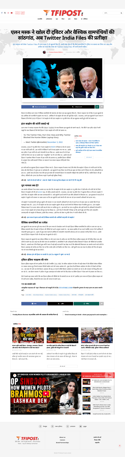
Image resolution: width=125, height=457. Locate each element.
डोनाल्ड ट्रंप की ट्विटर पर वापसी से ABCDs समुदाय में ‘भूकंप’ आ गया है (48, 254)
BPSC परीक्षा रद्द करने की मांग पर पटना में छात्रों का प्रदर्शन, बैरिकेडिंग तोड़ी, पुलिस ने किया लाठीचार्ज (95, 347)
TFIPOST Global (20, 14)
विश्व (63, 19)
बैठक (75, 19)
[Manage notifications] (119, 445)
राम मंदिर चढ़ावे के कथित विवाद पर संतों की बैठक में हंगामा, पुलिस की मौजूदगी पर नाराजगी (61, 347)
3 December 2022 (70, 52)
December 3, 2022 (55, 142)
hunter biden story (51, 295)
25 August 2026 (17, 350)
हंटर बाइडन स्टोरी (89, 295)
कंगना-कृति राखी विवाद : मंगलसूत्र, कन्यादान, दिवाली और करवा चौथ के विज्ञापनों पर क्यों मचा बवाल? (27, 347)
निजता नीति (97, 440)
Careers (62, 440)
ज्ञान (69, 19)
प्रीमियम (85, 19)
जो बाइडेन (81, 295)
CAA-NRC (28, 295)
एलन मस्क (74, 295)
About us (62, 437)
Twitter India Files (64, 295)
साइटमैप (97, 442)
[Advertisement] (62, 4)
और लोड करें (89, 157)
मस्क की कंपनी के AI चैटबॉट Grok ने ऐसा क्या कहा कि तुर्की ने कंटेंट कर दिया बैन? (89, 146)
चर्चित (78, 52)
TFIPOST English (20, 12)
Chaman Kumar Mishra (56, 52)
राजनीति (40, 19)
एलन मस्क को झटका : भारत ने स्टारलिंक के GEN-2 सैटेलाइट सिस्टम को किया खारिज (88, 142)
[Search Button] (122, 13)
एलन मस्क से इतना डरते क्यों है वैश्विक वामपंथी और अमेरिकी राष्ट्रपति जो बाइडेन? (50, 217)
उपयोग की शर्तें (97, 437)
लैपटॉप (53, 147)
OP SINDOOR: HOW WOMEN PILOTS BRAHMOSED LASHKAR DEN (103, 376)
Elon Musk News (38, 295)
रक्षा (57, 19)
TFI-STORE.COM (65, 288)
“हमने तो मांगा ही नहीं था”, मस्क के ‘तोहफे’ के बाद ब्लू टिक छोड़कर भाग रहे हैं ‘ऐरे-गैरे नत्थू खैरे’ (54, 180)
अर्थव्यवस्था (49, 19)
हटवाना (40, 192)
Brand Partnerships (62, 442)
